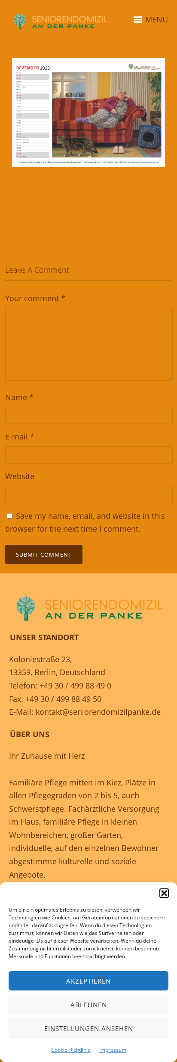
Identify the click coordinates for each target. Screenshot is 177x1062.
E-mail (19, 436)
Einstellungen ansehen (88, 1028)
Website (19, 476)
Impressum (112, 1049)
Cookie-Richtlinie (71, 1049)
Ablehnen (88, 1004)
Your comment (35, 298)
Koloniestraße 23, (40, 659)
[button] (164, 893)
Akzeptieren (88, 981)
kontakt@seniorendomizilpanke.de (98, 712)
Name (19, 397)
